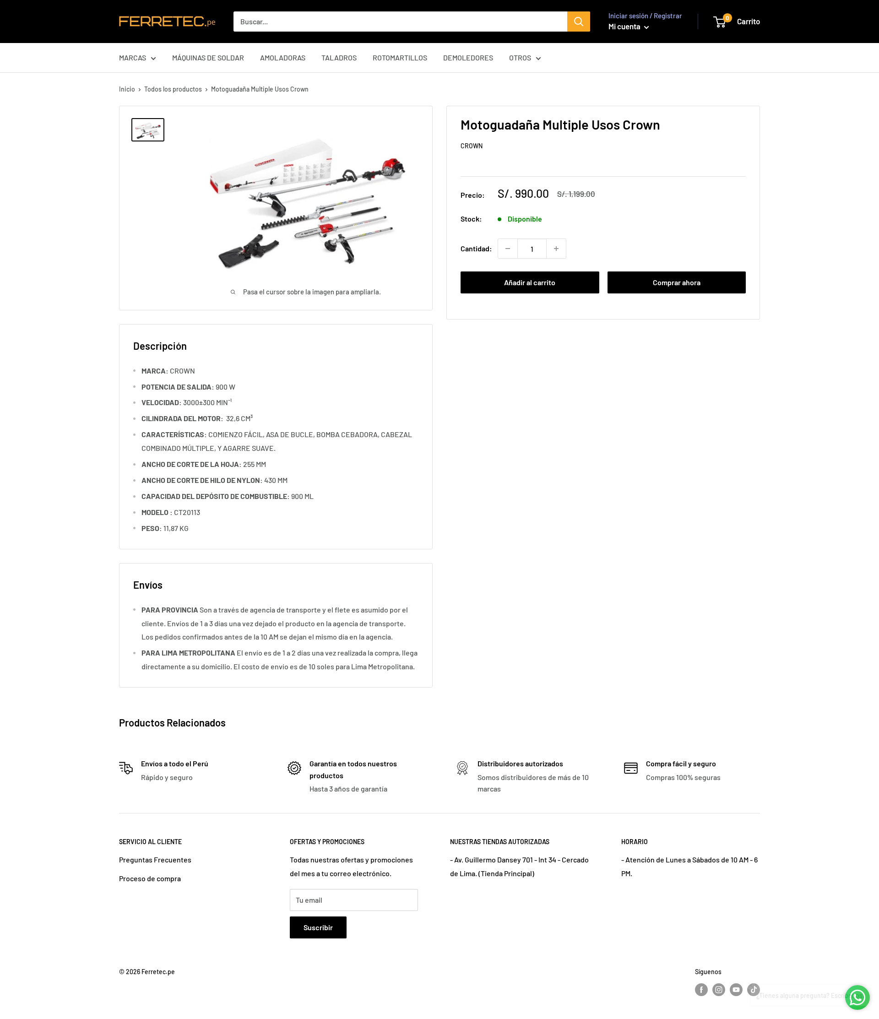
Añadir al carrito (529, 282)
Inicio (127, 89)
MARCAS (132, 57)
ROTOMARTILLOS (400, 57)
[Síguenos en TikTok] (753, 989)
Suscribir (318, 927)
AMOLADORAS (282, 57)
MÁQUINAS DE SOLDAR (208, 57)
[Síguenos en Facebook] (701, 989)
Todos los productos (173, 89)
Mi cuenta (625, 26)
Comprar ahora (676, 282)
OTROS (520, 57)
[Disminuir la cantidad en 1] (507, 248)
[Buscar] (578, 21)
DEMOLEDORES (468, 57)
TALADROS (339, 57)
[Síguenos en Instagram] (718, 989)
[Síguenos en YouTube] (736, 989)
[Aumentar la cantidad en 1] (556, 248)
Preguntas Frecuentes (155, 859)
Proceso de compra (150, 878)
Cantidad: (476, 248)
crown (472, 146)
